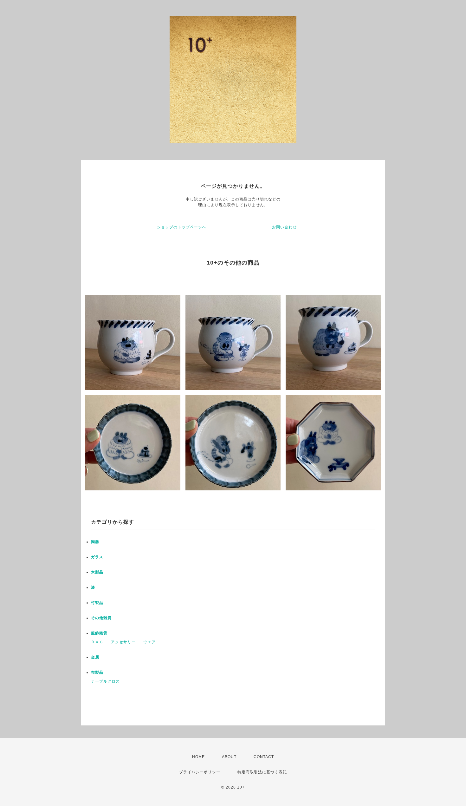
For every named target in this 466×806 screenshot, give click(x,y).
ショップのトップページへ (181, 227)
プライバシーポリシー (199, 772)
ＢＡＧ (97, 642)
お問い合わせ (284, 227)
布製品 (97, 672)
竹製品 (97, 602)
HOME (198, 757)
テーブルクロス (105, 681)
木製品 (97, 572)
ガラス (97, 557)
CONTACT (264, 757)
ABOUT (229, 757)
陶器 (95, 542)
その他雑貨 (101, 618)
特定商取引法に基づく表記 (262, 772)
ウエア (149, 642)
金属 (95, 657)
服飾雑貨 (99, 633)
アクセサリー (123, 642)
